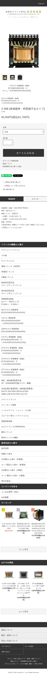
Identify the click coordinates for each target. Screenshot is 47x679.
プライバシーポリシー (11, 664)
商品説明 (11, 199)
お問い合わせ (5, 651)
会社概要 (5, 497)
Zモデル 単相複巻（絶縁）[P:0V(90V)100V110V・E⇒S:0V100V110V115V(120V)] (19, 88)
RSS (36, 664)
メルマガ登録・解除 (26, 664)
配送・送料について (33, 658)
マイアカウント (6, 646)
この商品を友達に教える (11, 182)
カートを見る (29, 646)
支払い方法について (19, 658)
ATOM (40, 664)
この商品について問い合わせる (14, 186)
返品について (7, 164)
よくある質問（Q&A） (10, 492)
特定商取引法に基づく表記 (12, 166)
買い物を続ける (8, 189)
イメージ (35, 199)
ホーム (5, 91)
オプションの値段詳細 (10, 161)
